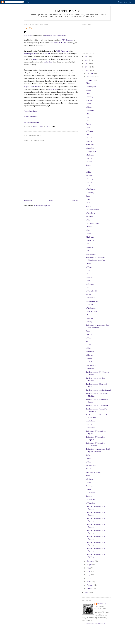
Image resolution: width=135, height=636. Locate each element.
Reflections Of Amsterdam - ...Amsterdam (96, 444)
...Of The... (89, 334)
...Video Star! (90, 503)
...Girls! (88, 462)
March (89, 581)
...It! (87, 120)
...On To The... (91, 365)
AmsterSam (67, 11)
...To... (88, 220)
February (90, 585)
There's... (89, 93)
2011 (87, 67)
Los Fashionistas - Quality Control (98, 390)
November (91, 77)
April (89, 578)
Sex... (88, 196)
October (90, 80)
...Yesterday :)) (91, 192)
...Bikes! (89, 482)
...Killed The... (91, 499)
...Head (88, 348)
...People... (89, 158)
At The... (89, 294)
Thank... (89, 263)
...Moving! (90, 110)
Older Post (74, 200)
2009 (87, 592)
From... (88, 206)
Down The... (90, 144)
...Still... (89, 199)
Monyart (36, 59)
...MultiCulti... (91, 297)
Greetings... (90, 486)
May (89, 575)
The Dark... (90, 237)
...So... (88, 274)
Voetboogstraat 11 (30, 53)
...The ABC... (90, 304)
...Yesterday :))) (91, 291)
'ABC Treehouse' (67, 40)
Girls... (88, 455)
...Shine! (89, 172)
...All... (88, 270)
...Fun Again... (91, 179)
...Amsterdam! (91, 492)
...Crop (88, 338)
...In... (88, 250)
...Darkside (90, 368)
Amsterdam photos (30, 111)
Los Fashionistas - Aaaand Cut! (97, 405)
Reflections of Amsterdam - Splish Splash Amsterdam (98, 450)
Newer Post (28, 200)
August (89, 564)
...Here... (89, 103)
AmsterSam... (90, 362)
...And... (89, 168)
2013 (87, 60)
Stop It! (88, 468)
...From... (89, 489)
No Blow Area (91, 465)
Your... (88, 124)
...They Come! (91, 151)
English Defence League (32, 86)
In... (87, 341)
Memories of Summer (93, 472)
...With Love (90, 213)
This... (88, 114)
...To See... (89, 100)
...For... (88, 280)
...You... (88, 267)
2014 (87, 56)
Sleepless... (90, 247)
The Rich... (90, 155)
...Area (88, 90)
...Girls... (89, 458)
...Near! (88, 233)
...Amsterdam (90, 254)
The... (88, 83)
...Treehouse (90, 427)
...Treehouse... (91, 189)
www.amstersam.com (31, 122)
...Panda (89, 141)
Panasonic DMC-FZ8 (58, 42)
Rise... (88, 165)
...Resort (89, 161)
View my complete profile (93, 624)
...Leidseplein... (91, 86)
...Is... (88, 117)
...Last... (89, 127)
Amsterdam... (90, 351)
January (90, 588)
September (91, 561)
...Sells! (88, 203)
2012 (87, 63)
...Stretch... (90, 148)
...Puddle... (90, 138)
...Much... (89, 277)
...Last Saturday (91, 311)
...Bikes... (89, 479)
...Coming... (90, 284)
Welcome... (90, 216)
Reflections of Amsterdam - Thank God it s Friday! (98, 326)
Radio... (89, 496)
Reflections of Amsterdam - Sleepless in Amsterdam (95, 258)
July (88, 568)
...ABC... (89, 185)
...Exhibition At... (92, 301)
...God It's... (90, 318)
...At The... (27, 35)
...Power (89, 358)
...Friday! (89, 321)
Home (51, 200)
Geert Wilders (53, 89)
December (90, 73)
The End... (89, 226)
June (89, 571)
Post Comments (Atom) (42, 205)
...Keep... (89, 107)
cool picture (48, 62)
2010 (87, 70)
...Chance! (89, 131)
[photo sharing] (25, 32)
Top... (88, 331)
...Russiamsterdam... (93, 209)
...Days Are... (90, 240)
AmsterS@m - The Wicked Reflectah (54, 35)
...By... (88, 287)
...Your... (89, 344)
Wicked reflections (30, 116)
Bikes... (88, 475)
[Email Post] (53, 126)
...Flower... (89, 355)
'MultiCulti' (46, 53)
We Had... (89, 175)
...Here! (88, 244)
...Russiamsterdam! (93, 223)
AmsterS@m (102, 604)
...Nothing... (90, 96)
